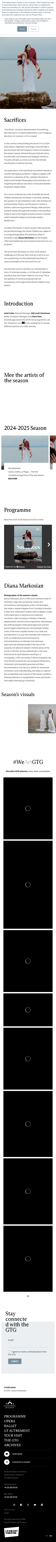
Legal (6, 1513)
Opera (9, 1421)
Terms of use (9, 1510)
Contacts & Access (21, 1462)
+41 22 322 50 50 (10, 1497)
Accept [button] (22, 29)
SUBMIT (14, 1361)
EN (51, 1536)
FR (47, 1536)
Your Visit (13, 1435)
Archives (12, 1445)
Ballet (10, 1426)
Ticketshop (17, 1454)
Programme (15, 1416)
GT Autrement (17, 1430)
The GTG (11, 1440)
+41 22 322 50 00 (10, 1488)
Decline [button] (34, 29)
